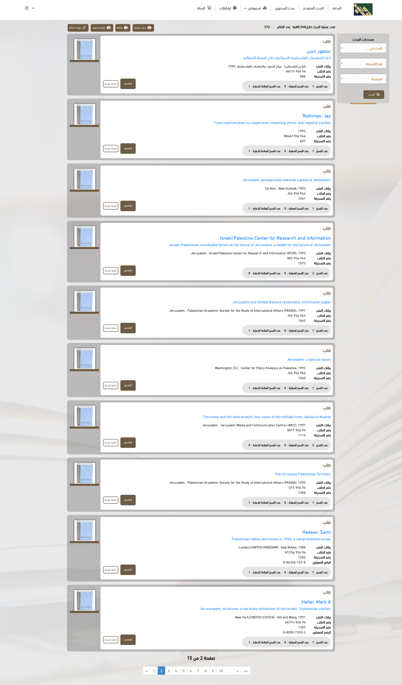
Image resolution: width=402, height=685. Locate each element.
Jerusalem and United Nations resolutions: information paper (281, 301)
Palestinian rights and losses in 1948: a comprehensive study (281, 538)
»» (246, 670)
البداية (336, 7)
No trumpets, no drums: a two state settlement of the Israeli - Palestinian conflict (266, 608)
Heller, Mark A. (316, 601)
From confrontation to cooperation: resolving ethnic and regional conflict (272, 122)
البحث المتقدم (313, 7)
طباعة (120, 27)
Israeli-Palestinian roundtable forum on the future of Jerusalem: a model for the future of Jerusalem (250, 244)
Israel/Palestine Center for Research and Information (275, 237)
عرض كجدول (140, 27)
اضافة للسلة (111, 83)
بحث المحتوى (285, 7)
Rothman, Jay (317, 115)
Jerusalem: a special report (309, 359)
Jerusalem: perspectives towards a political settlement (286, 179)
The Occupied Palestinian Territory (303, 473)
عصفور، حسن (319, 50)
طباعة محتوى (99, 27)
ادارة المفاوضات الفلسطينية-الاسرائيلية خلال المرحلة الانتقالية (287, 57)
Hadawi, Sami (316, 531)
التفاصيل (128, 83)
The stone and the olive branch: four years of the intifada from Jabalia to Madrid (267, 416)
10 (221, 670)
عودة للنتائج (75, 27)
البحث (372, 94)
